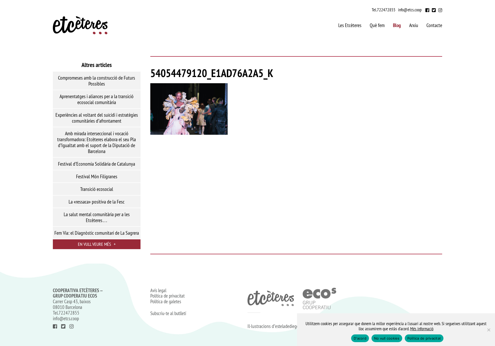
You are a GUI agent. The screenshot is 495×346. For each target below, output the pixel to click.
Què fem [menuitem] (377, 25)
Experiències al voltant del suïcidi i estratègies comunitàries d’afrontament (96, 118)
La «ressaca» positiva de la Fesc (97, 201)
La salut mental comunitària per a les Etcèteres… (97, 217)
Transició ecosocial (96, 189)
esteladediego (287, 326)
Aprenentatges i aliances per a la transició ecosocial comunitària (97, 99)
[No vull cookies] (488, 329)
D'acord (360, 338)
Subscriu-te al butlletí (168, 313)
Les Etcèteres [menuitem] (349, 25)
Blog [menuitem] (397, 25)
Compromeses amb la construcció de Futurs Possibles (96, 80)
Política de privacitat (167, 296)
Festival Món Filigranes (96, 176)
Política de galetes (165, 302)
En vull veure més (97, 244)
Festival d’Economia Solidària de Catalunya (96, 164)
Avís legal (158, 290)
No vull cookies (387, 338)
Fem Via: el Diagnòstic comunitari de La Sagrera (96, 233)
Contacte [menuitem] (434, 25)
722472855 (386, 10)
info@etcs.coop (410, 10)
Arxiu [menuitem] (413, 25)
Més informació (421, 329)
